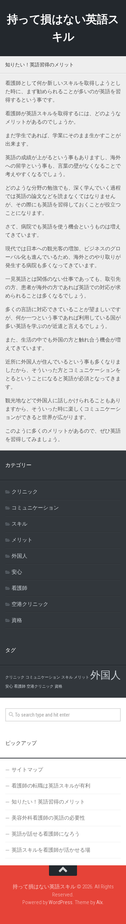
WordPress (60, 902)
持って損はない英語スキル (63, 28)
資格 (17, 620)
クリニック (25, 492)
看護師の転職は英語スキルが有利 (51, 786)
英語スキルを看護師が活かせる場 (51, 850)
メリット (22, 540)
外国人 (19, 556)
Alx (99, 902)
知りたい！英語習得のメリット (48, 802)
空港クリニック (30, 604)
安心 (17, 572)
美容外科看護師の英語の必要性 (48, 818)
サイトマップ (27, 770)
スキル (19, 524)
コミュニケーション (35, 508)
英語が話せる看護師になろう (46, 834)
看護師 (19, 588)
